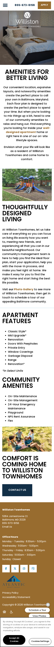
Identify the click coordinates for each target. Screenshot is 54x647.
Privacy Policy (10, 593)
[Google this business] (33, 568)
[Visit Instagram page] (24, 568)
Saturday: (7, 555)
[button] (44, 5)
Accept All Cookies (14, 640)
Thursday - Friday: (12, 550)
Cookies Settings (40, 641)
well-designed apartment (28, 130)
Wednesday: (9, 546)
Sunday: (6, 559)
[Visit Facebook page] (6, 568)
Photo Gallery (23, 289)
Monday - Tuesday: (13, 542)
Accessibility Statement (16, 597)
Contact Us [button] (17, 490)
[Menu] (5, 5)
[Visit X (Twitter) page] (15, 568)
